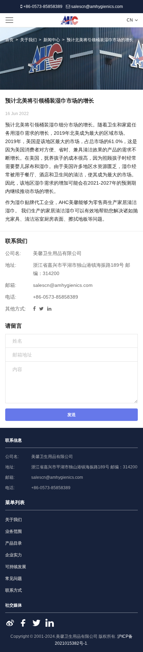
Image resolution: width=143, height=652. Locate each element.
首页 (9, 40)
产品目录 (13, 543)
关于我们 (28, 40)
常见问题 (13, 578)
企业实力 (13, 555)
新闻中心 (51, 40)
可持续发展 (15, 566)
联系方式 (13, 590)
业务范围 (13, 531)
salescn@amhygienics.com (96, 7)
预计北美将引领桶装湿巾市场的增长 (100, 40)
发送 (71, 414)
